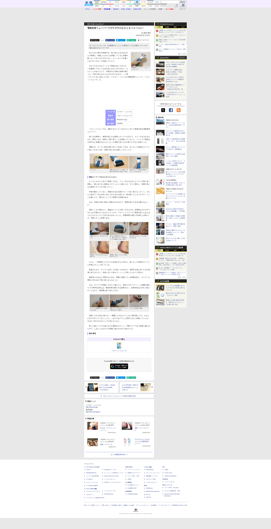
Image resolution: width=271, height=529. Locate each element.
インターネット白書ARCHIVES (95, 497)
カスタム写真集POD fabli (172, 491)
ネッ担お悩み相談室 (92, 485)
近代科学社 (128, 491)
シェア (111, 40)
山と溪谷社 (128, 482)
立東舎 (129, 479)
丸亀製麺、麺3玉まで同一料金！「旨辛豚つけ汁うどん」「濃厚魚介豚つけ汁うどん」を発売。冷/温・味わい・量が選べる (172, 260)
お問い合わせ (105, 505)
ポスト (96, 40)
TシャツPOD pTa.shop (171, 487)
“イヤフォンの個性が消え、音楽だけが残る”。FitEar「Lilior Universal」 (175, 72)
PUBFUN (165, 479)
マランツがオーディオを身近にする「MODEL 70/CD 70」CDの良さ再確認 (175, 64)
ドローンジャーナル (92, 482)
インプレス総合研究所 (92, 476)
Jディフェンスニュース (152, 473)
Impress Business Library (111, 476)
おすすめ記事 (164, 281)
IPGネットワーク (167, 485)
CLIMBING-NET (132, 488)
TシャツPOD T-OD (133, 476)
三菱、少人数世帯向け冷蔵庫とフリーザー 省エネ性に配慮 (175, 141)
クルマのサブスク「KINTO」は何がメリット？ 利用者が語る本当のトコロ (175, 79)
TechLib (148, 497)
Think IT (88, 469)
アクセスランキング (167, 24)
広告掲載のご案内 (116, 505)
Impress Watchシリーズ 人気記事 (171, 247)
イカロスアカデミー (152, 482)
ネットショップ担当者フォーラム (113, 473)
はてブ (122, 40)
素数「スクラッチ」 (107, 444)
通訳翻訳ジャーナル (152, 476)
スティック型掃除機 (149, 9)
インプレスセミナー (110, 479)
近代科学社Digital (133, 494)
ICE (163, 467)
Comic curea (168, 473)
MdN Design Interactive (153, 491)
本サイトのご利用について (91, 505)
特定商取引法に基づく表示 (179, 505)
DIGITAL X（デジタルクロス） (113, 482)
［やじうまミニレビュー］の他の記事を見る (119, 396)
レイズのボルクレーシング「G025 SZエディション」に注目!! (175, 94)
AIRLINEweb (149, 469)
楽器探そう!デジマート (134, 473)
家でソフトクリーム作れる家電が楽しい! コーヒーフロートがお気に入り (175, 174)
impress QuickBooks (170, 476)
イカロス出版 (148, 467)
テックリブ (147, 494)
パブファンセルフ (170, 482)
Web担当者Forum (91, 473)
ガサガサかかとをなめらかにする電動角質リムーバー (142, 441)
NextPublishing (108, 494)
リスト (102, 40)
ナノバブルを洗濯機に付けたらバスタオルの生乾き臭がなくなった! (175, 288)
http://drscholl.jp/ (92, 407)
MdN (145, 485)
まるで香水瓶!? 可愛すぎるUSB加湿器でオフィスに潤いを (130, 387)
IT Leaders (89, 479)
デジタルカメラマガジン (93, 491)
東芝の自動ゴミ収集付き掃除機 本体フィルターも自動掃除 (175, 218)
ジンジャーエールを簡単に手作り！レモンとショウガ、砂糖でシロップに (175, 196)
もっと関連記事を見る (118, 454)
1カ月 (183, 27)
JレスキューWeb (151, 479)
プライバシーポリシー (142, 505)
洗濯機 (160, 9)
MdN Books (149, 488)
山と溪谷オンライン (133, 485)
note (133, 40)
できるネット (90, 494)
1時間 (159, 27)
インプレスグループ (164, 505)
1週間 (175, 27)
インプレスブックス (110, 491)
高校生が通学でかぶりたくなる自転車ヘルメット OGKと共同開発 (175, 232)
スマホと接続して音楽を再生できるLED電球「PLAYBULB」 (107, 387)
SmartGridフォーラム (110, 469)
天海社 (166, 469)
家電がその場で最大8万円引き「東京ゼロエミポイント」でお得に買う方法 (175, 302)
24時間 (167, 27)
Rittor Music (129, 467)
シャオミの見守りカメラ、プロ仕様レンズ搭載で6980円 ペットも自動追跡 (175, 163)
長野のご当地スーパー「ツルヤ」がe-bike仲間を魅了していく (175, 125)
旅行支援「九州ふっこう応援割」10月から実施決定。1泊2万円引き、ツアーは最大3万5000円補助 (172, 265)
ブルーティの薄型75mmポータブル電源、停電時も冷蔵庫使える (175, 133)
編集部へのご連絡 (129, 505)
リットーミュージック (134, 469)
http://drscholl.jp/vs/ (93, 412)
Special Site (164, 58)
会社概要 (153, 505)
